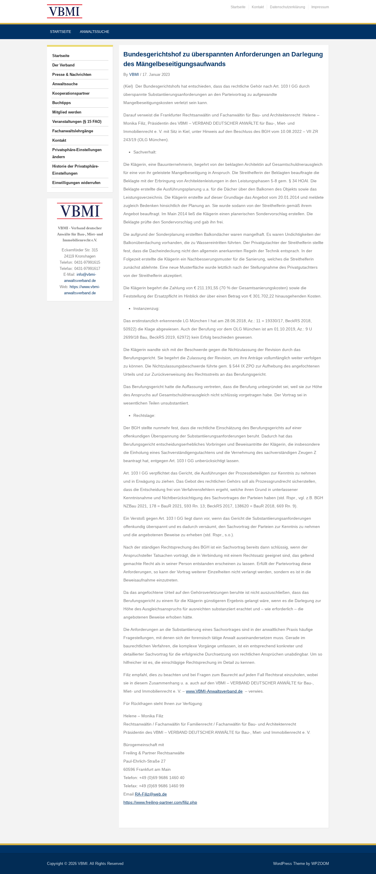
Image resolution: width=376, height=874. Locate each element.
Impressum (320, 7)
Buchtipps (61, 103)
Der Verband (63, 65)
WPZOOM (320, 863)
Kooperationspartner (71, 93)
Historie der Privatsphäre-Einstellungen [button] (75, 170)
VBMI (134, 74)
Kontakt (258, 7)
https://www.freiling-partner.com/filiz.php (160, 802)
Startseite (238, 7)
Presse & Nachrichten (71, 74)
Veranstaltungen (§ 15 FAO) (76, 121)
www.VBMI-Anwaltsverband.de (214, 691)
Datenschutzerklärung (287, 7)
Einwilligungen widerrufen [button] (76, 183)
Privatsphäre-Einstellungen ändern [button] (77, 153)
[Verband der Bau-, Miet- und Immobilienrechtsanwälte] (64, 11)
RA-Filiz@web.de (151, 794)
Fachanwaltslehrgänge (72, 131)
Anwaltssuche (94, 32)
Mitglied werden (66, 112)
